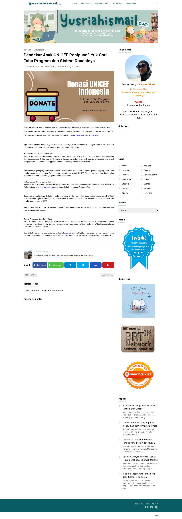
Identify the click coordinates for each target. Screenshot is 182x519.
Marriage (147, 184)
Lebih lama (107, 275)
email (138, 117)
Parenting (117, 3)
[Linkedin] (96, 265)
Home (74, 3)
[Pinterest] (108, 265)
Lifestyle (85, 3)
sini (132, 111)
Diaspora (125, 170)
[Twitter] (83, 265)
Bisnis (124, 166)
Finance (125, 175)
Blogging (147, 166)
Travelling (148, 193)
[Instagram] (156, 507)
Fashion (147, 170)
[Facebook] (146, 507)
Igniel (156, 515)
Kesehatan (126, 179)
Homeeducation (102, 3)
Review (125, 193)
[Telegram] (70, 265)
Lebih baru (30, 275)
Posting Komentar (72, 66)
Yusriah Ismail (41, 251)
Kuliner (146, 179)
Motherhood (131, 3)
